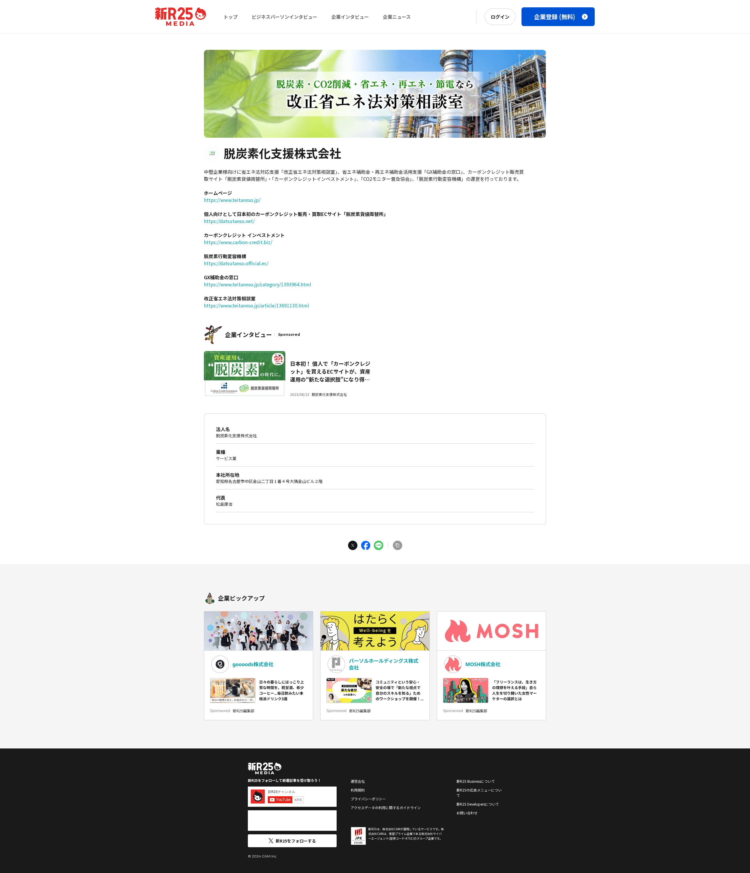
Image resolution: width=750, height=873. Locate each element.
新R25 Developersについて (477, 803)
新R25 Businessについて (475, 781)
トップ (231, 16)
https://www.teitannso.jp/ (232, 199)
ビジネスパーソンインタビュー (284, 16)
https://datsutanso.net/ (229, 220)
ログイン (500, 16)
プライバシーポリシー (368, 798)
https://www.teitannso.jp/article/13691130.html (256, 305)
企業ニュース (397, 16)
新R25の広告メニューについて (479, 792)
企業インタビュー (350, 16)
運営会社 (358, 781)
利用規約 (358, 789)
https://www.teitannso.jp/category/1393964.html (257, 284)
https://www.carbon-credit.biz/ (238, 242)
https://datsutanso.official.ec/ (236, 263)
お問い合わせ (467, 812)
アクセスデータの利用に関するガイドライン (386, 807)
